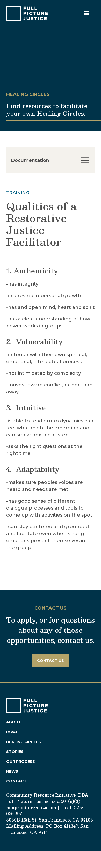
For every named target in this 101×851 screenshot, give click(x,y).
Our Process (20, 761)
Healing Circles (23, 742)
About (13, 722)
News (12, 771)
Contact (16, 781)
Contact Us (50, 660)
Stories (15, 751)
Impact (13, 732)
